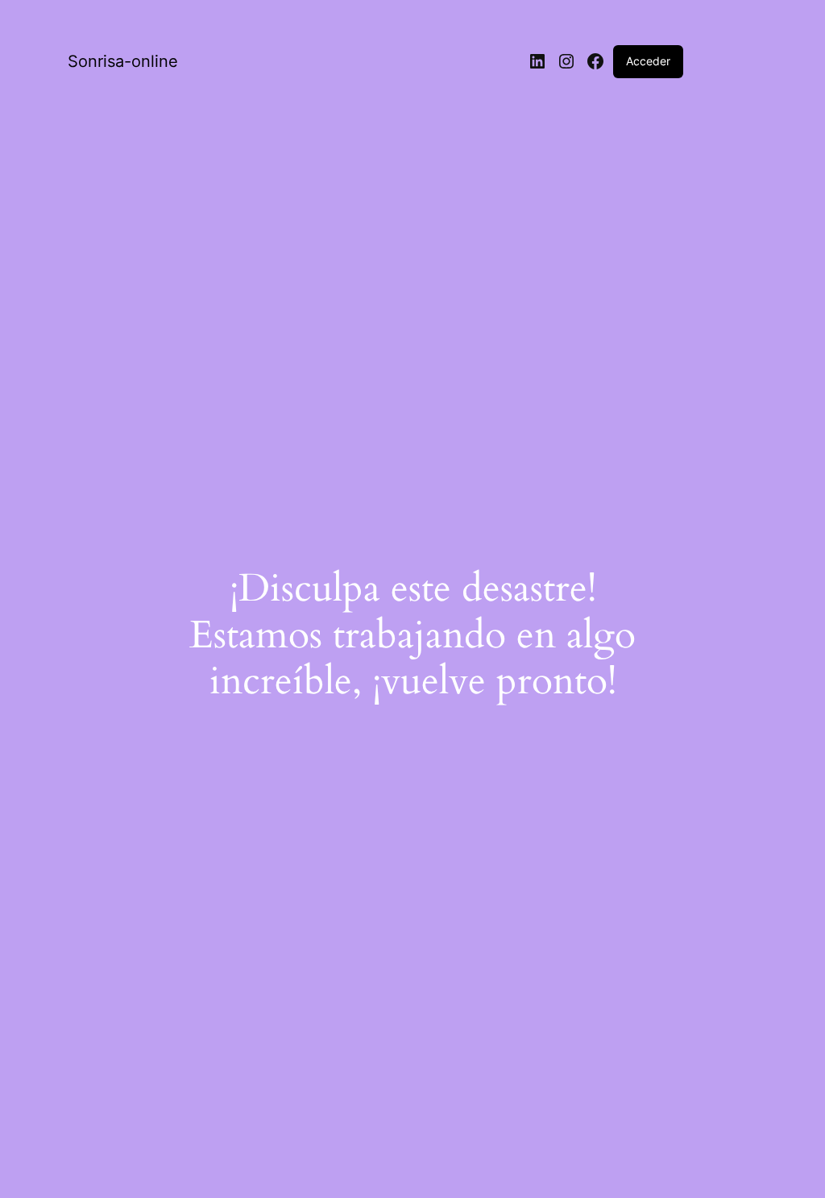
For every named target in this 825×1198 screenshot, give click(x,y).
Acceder (648, 61)
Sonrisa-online (123, 61)
